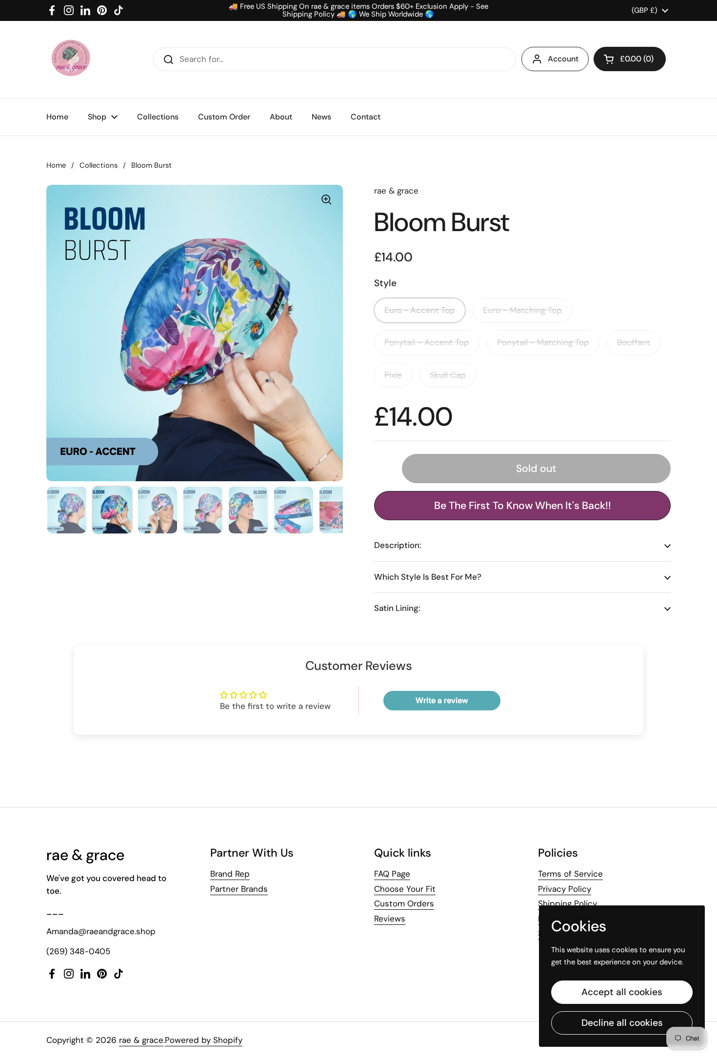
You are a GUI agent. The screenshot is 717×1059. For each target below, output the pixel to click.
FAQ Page (392, 873)
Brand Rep (230, 873)
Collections (99, 165)
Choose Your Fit (405, 888)
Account (563, 59)
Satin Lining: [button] (397, 608)
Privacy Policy (564, 888)
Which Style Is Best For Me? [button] (427, 576)
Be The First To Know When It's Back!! (522, 505)
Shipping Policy (567, 903)
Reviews (389, 918)
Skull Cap (448, 375)
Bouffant (633, 342)
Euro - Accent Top (419, 310)
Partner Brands (239, 888)
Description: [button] (397, 545)
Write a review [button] (442, 700)
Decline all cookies (622, 1023)
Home (56, 165)
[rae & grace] (70, 59)
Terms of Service (570, 873)
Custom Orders (404, 903)
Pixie (393, 375)
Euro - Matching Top (522, 310)
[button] (630, 59)
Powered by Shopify (203, 1040)
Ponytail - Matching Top (543, 342)
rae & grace (141, 1040)
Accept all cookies (621, 992)
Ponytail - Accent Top (426, 342)
